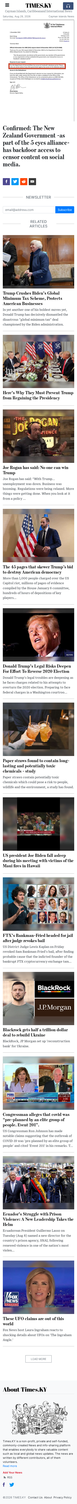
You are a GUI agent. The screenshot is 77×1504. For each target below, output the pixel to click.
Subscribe (65, 210)
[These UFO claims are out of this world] (38, 1287)
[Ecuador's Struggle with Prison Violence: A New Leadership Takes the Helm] (38, 1182)
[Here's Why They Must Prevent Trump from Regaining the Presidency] (38, 361)
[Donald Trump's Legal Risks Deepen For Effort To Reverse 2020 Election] (38, 634)
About (48, 1497)
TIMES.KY (38, 5)
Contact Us (35, 1497)
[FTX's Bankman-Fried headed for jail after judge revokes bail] (38, 904)
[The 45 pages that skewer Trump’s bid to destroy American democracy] (38, 535)
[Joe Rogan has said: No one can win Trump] (38, 436)
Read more (10, 1466)
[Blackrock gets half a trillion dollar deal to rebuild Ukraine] (38, 998)
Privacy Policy (62, 1497)
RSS (9, 1477)
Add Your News (12, 1472)
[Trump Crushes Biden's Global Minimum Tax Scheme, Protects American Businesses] (38, 261)
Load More (38, 1359)
